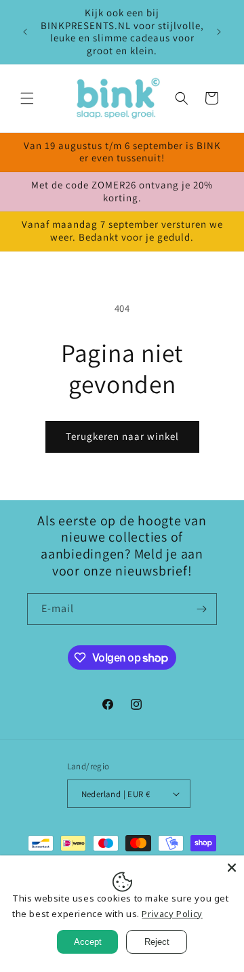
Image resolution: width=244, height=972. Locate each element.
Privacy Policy (172, 914)
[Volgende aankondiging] (219, 32)
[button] (27, 98)
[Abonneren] (201, 609)
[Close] (232, 867)
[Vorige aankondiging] (25, 32)
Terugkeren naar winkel (122, 436)
